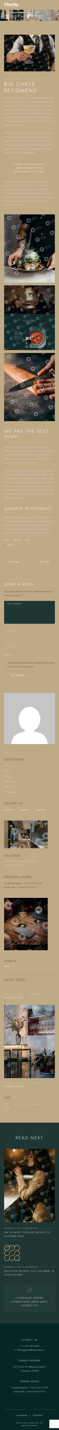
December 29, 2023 (13, 1083)
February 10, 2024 (13, 994)
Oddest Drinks (14, 1086)
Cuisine (7, 771)
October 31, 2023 (12, 79)
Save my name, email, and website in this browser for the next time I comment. (31, 664)
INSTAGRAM (21, 1415)
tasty (27, 540)
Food (6, 540)
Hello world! (14, 997)
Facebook (25, 810)
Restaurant (8, 786)
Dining (7, 776)
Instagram (40, 810)
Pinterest (9, 810)
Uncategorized (11, 792)
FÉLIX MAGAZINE (31, 1423)
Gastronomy (17, 15)
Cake (6, 765)
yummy (7, 1108)
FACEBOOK (38, 1415)
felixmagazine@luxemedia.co (30, 1350)
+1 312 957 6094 (30, 1346)
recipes (17, 540)
